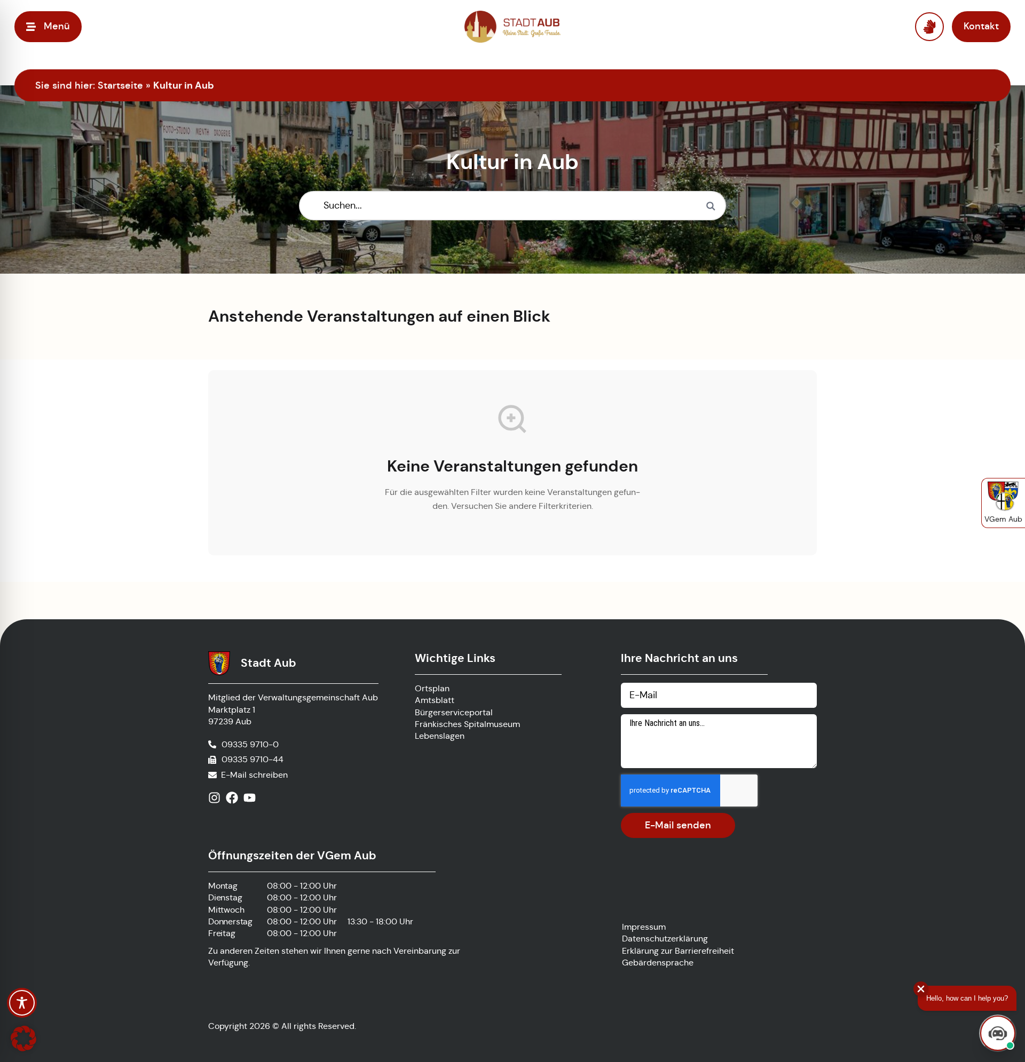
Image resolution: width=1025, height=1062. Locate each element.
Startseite (120, 85)
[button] (23, 1038)
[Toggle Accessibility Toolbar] (22, 1003)
